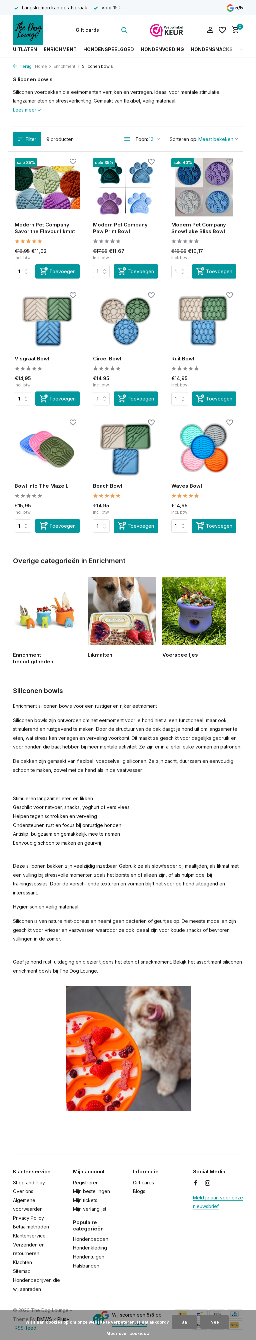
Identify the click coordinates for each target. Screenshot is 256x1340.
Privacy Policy (28, 1218)
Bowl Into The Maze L (42, 486)
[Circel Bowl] (125, 321)
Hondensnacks (212, 49)
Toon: (141, 139)
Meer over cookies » (128, 1333)
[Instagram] (207, 1183)
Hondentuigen (88, 1257)
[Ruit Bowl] (203, 321)
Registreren (86, 1182)
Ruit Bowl (182, 358)
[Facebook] (195, 1183)
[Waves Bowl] (203, 448)
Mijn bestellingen (91, 1191)
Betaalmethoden (31, 1226)
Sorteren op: (183, 139)
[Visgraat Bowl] (47, 321)
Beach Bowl (107, 486)
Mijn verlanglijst (89, 1209)
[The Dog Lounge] (34, 30)
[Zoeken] (124, 30)
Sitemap (22, 1271)
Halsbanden (86, 1266)
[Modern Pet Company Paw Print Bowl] (125, 187)
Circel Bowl (107, 358)
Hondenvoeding (162, 49)
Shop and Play (29, 1182)
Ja (184, 1322)
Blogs (139, 1191)
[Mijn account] (210, 30)
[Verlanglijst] (222, 30)
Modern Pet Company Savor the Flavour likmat (45, 227)
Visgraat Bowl (32, 358)
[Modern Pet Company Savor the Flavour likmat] (47, 187)
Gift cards (87, 30)
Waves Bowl (186, 486)
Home (41, 66)
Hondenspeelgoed (108, 49)
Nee (214, 1322)
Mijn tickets (85, 1200)
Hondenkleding (90, 1247)
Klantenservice (29, 1235)
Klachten (22, 1262)
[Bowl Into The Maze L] (47, 448)
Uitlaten (25, 49)
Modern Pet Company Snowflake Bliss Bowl (198, 227)
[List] (127, 139)
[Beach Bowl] (125, 448)
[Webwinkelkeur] (166, 30)
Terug (25, 66)
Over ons (23, 1191)
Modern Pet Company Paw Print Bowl (120, 227)
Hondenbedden (90, 1239)
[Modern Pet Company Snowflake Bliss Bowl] (203, 187)
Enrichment (60, 49)
